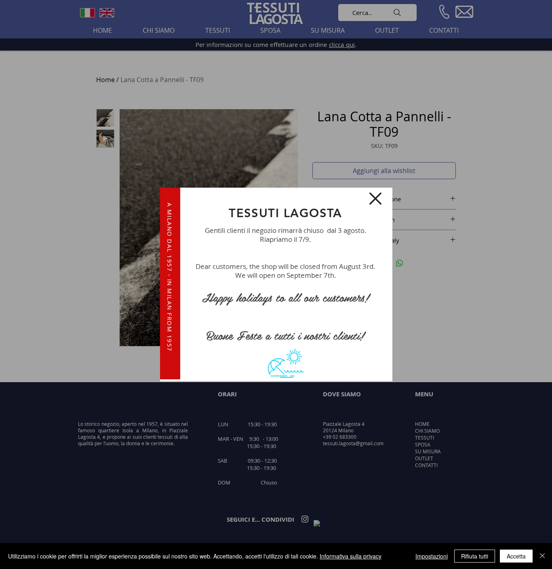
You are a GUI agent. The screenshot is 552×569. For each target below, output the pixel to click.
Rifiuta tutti (474, 556)
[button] (375, 198)
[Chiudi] (542, 556)
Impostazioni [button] (431, 556)
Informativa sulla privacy (350, 556)
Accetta (516, 556)
